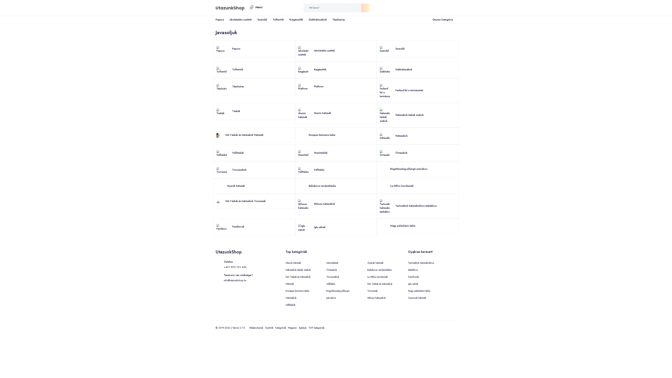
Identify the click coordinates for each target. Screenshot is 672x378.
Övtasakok (401, 153)
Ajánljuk (303, 328)
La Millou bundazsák (402, 186)
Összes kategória (442, 20)
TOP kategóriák (316, 328)
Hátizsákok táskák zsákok (410, 115)
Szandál (262, 20)
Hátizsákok (402, 136)
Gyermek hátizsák (417, 298)
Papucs (220, 20)
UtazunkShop (230, 8)
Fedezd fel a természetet (409, 90)
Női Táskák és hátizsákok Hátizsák (244, 135)
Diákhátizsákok (318, 20)
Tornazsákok (239, 170)
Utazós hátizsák (322, 113)
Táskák (236, 111)
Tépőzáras (338, 20)
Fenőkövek (238, 226)
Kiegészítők (296, 20)
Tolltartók (278, 20)
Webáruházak (256, 328)
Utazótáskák (320, 153)
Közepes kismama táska (322, 135)
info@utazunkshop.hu (235, 280)
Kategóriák (280, 328)
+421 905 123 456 (235, 267)
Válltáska (319, 170)
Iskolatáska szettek (241, 20)
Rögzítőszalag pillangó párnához (408, 169)
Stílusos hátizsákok (324, 204)
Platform (318, 86)
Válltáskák (238, 153)
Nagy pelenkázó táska (402, 225)
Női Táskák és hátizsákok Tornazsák (245, 201)
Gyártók (269, 328)
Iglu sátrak (320, 227)
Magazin (292, 328)
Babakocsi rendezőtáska (322, 186)
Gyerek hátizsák (236, 186)
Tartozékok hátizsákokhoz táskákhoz (416, 206)
